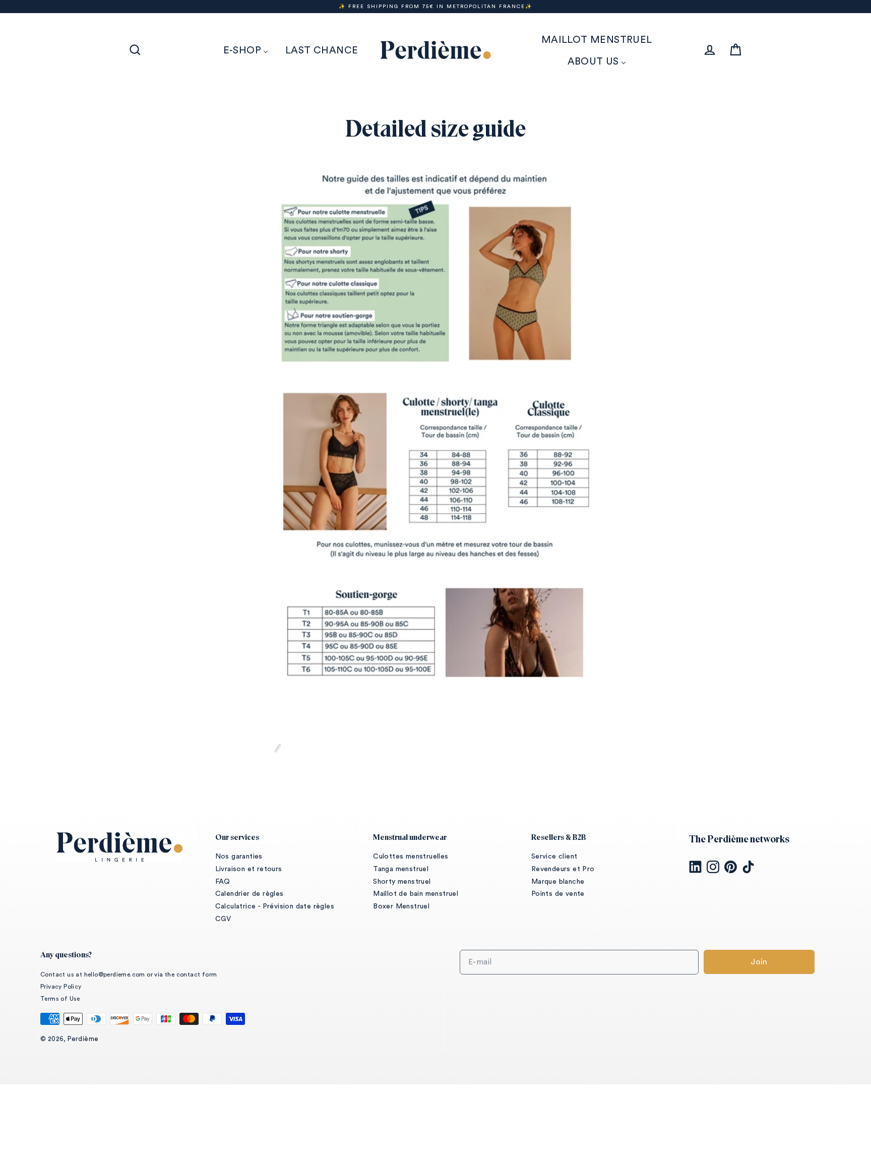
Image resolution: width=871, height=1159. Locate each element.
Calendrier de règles (249, 893)
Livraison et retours (248, 869)
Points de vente (558, 893)
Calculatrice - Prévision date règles (274, 906)
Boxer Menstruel (401, 906)
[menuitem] (246, 50)
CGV (223, 919)
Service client (554, 856)
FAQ (222, 881)
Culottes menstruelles (410, 856)
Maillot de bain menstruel (415, 893)
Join (759, 962)
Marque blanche (558, 881)
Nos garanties (239, 856)
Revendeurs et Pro (563, 869)
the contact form (191, 974)
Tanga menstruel (400, 869)
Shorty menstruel (401, 881)
